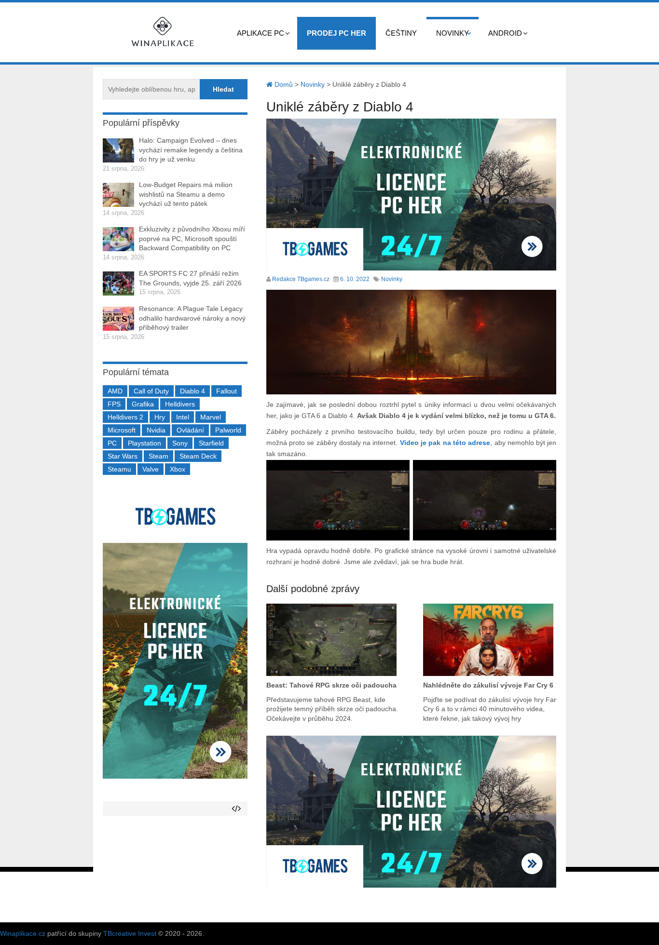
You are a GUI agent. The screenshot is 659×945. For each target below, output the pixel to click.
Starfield (211, 443)
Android (505, 33)
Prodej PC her (336, 33)
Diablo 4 (192, 391)
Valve (150, 469)
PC (112, 443)
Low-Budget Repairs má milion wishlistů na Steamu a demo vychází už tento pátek (186, 194)
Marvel (210, 417)
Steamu (119, 469)
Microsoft (122, 430)
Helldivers (180, 404)
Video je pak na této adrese (445, 442)
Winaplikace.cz (22, 933)
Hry (159, 417)
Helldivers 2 (125, 417)
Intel (182, 417)
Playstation (144, 443)
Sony (180, 443)
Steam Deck (198, 456)
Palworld (228, 430)
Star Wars (122, 456)
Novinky (452, 33)
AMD (115, 391)
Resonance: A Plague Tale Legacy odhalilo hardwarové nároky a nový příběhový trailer (192, 318)
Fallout (226, 391)
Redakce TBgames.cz (301, 279)
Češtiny (401, 33)
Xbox (177, 469)
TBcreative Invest (129, 933)
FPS (114, 404)
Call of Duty (151, 391)
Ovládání (190, 430)
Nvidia (156, 430)
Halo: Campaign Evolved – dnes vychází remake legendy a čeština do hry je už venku (191, 149)
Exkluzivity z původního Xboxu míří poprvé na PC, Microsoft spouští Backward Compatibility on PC (192, 238)
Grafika (143, 404)
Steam (158, 456)
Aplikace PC (260, 33)
